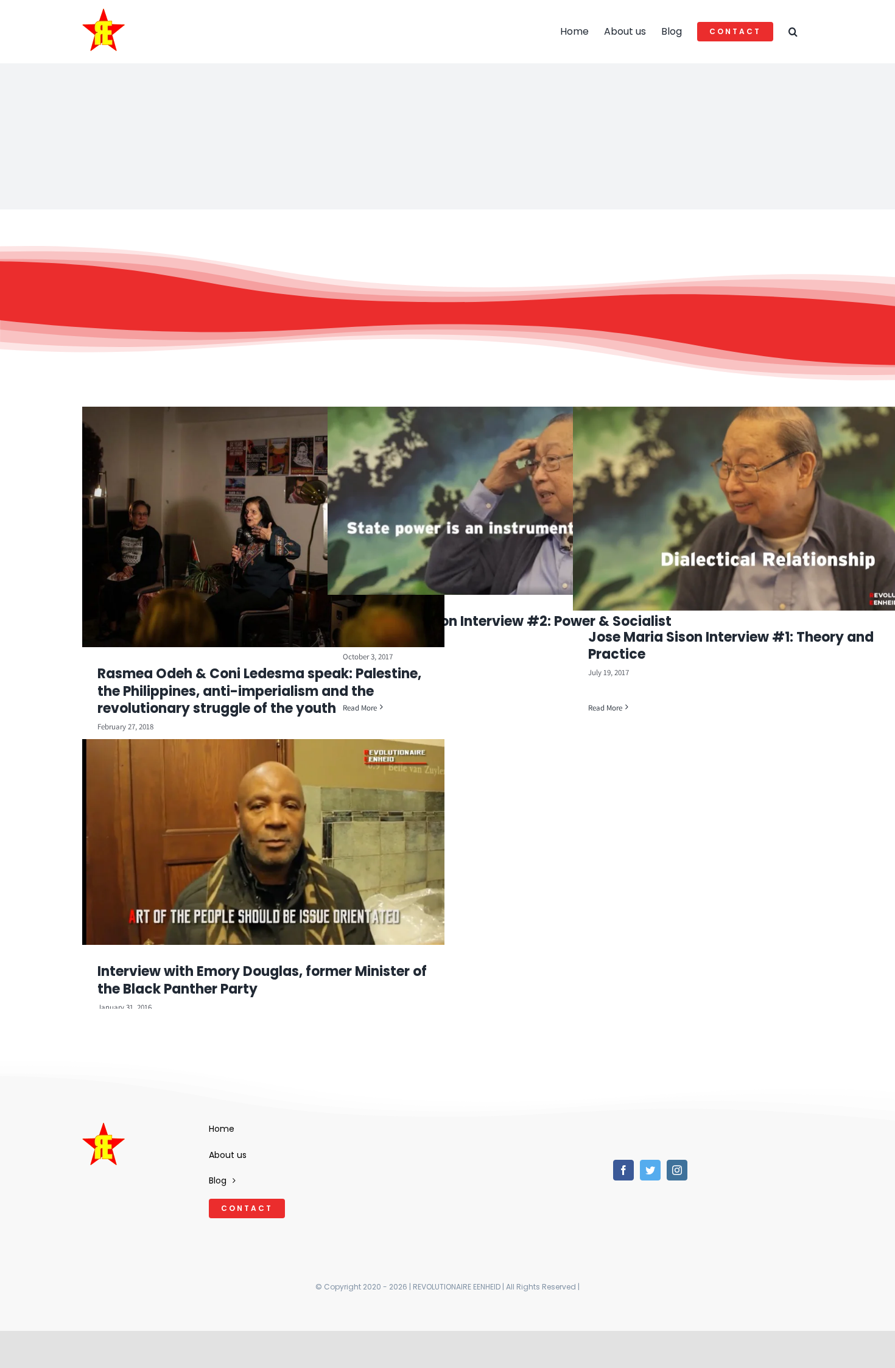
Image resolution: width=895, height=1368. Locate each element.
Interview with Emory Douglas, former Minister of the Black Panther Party (262, 980)
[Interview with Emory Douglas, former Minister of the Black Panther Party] (263, 842)
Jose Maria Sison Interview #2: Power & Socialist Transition (507, 630)
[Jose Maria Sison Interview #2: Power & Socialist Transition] (509, 501)
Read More (360, 708)
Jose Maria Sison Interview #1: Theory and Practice (731, 646)
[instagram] (677, 1170)
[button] (793, 31)
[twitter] (650, 1170)
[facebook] (623, 1170)
